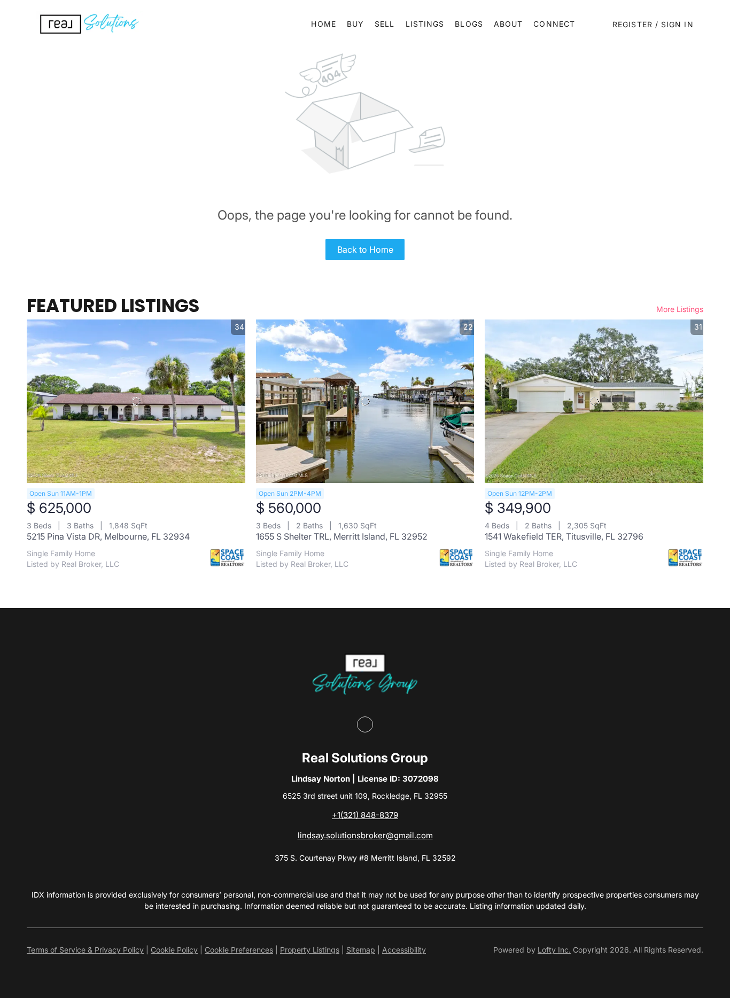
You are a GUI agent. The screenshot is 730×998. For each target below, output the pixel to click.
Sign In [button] (677, 24)
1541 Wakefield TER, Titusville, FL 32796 (564, 536)
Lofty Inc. (554, 949)
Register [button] (632, 24)
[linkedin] (365, 724)
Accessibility (404, 949)
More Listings (679, 309)
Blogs (469, 23)
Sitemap (360, 949)
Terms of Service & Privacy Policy (85, 949)
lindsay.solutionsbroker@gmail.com (365, 835)
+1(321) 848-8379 (365, 815)
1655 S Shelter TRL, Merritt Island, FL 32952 (342, 536)
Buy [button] (355, 23)
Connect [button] (554, 23)
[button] (89, 24)
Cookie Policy (174, 949)
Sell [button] (384, 23)
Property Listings (309, 949)
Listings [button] (425, 23)
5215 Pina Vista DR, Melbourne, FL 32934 (108, 536)
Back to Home (365, 249)
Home (323, 23)
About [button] (508, 23)
